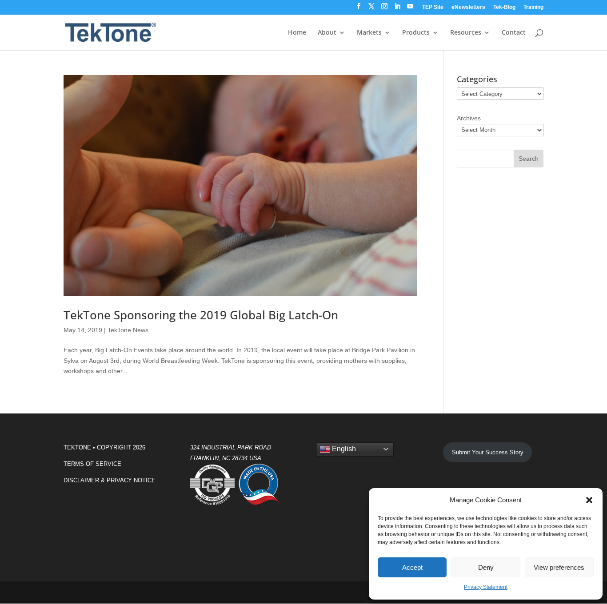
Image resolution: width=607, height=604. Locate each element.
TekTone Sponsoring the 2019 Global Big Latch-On (201, 315)
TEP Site (432, 7)
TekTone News (128, 330)
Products (416, 32)
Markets (369, 32)
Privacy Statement (485, 587)
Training (533, 7)
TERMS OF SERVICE (92, 464)
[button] (589, 500)
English (343, 449)
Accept (412, 567)
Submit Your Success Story (487, 452)
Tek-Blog (504, 7)
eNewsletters (468, 7)
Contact (514, 32)
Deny (486, 567)
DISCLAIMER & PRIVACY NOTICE (110, 480)
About (327, 32)
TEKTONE (77, 447)
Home (297, 32)
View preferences (559, 567)
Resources (465, 32)
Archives (469, 118)
